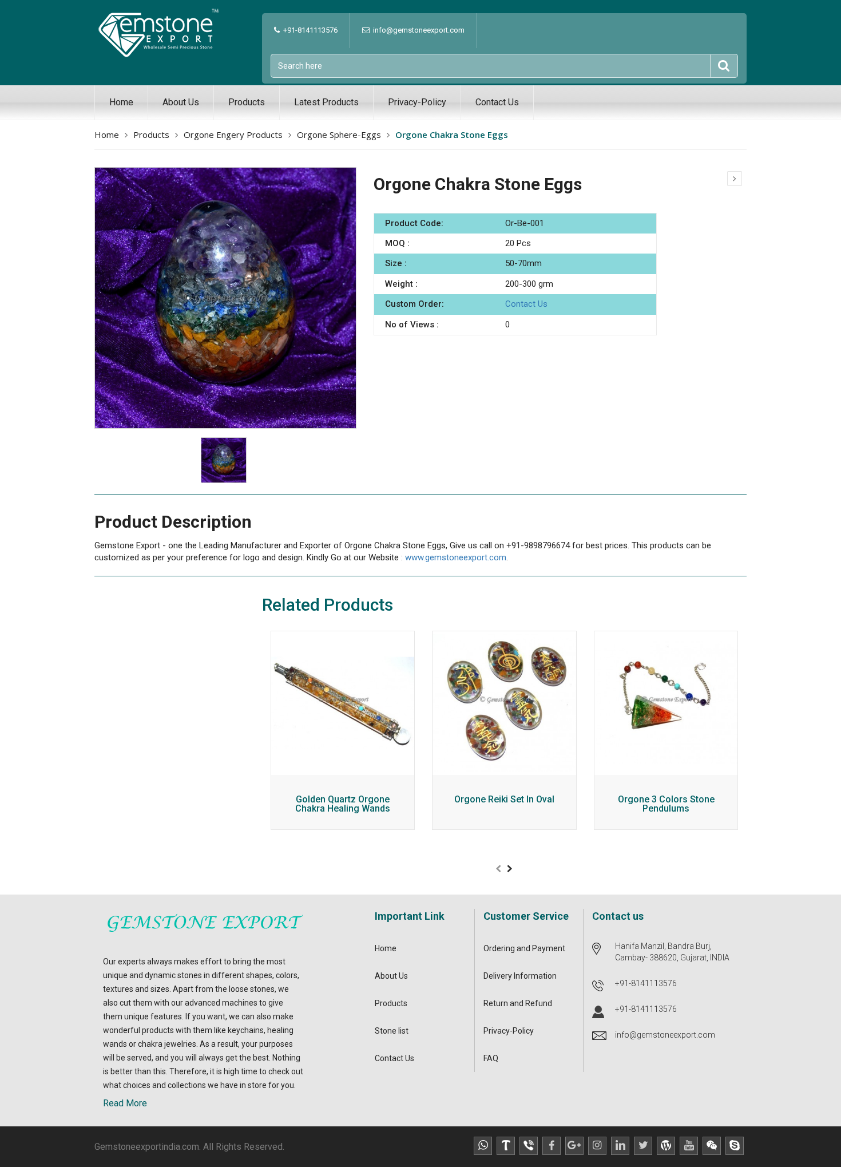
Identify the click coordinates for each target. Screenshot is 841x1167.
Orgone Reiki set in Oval (504, 800)
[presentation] (498, 869)
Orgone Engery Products (233, 134)
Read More (125, 1103)
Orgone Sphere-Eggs (339, 134)
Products (246, 102)
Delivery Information (520, 975)
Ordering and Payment (524, 948)
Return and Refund (517, 1003)
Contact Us (497, 102)
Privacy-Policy (417, 102)
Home (121, 102)
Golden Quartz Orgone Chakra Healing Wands (342, 804)
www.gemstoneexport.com (455, 557)
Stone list (391, 1030)
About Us (180, 102)
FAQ (490, 1058)
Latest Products (326, 102)
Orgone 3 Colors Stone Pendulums (666, 804)
